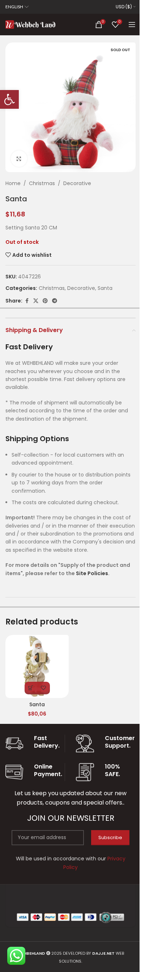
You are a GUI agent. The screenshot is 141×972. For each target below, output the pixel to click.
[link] (9, 99)
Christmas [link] (42, 183)
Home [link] (13, 183)
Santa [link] (105, 288)
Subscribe (110, 837)
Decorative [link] (77, 183)
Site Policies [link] (92, 573)
